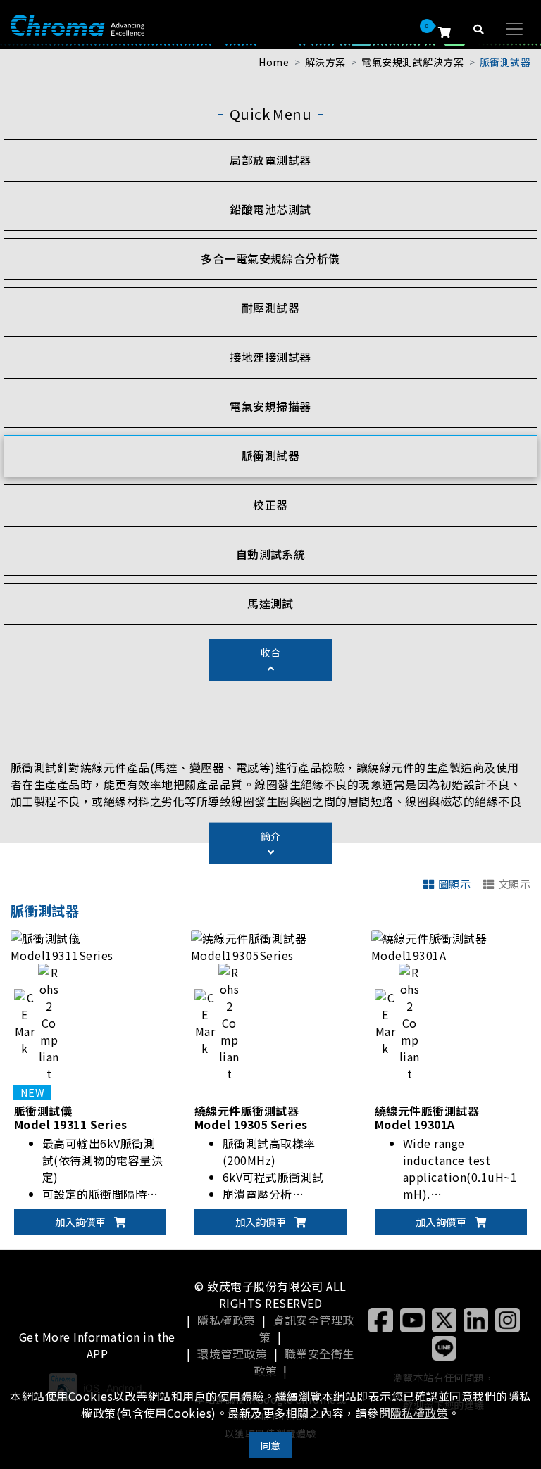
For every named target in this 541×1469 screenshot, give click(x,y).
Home (274, 62)
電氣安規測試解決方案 (412, 62)
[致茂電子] (77, 24)
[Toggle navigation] (514, 28)
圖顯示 (454, 883)
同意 (271, 1444)
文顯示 (514, 883)
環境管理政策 (232, 1353)
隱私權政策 (226, 1319)
